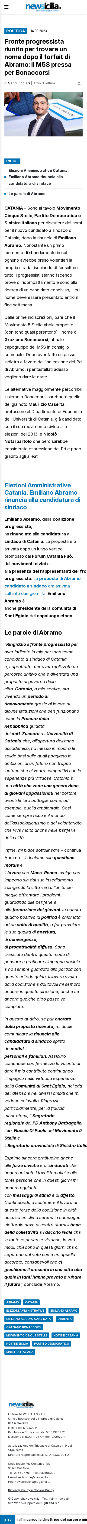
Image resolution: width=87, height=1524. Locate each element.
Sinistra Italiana (19, 1352)
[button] (43, 114)
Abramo (12, 1302)
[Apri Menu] (6, 7)
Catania (31, 1302)
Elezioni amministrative (25, 1310)
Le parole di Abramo (27, 193)
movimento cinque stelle (26, 1335)
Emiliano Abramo (63, 1310)
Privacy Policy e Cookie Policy (31, 1490)
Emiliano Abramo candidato (29, 1319)
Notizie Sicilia (17, 1343)
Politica (15, 31)
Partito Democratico (51, 1343)
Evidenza (65, 1319)
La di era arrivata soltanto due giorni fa (42, 586)
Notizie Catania (65, 1335)
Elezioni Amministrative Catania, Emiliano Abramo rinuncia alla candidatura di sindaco (39, 176)
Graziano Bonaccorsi (23, 1327)
